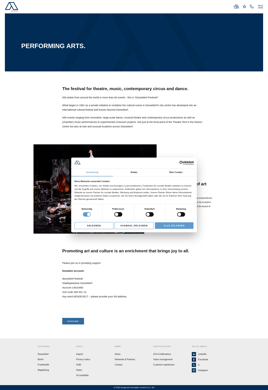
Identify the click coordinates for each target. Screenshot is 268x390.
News (117, 354)
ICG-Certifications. (162, 354)
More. (118, 346)
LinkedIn (202, 354)
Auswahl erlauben (134, 225)
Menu (260, 5)
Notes (79, 370)
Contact (118, 364)
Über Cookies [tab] (176, 172)
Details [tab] (134, 172)
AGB (78, 364)
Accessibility (82, 375)
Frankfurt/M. (43, 364)
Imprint (79, 354)
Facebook (203, 359)
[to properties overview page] (236, 6)
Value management (163, 359)
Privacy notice (83, 359)
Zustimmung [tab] (92, 172)
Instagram (203, 370)
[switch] (118, 214)
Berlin (41, 359)
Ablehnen (94, 225)
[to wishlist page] (244, 6)
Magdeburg (43, 370)
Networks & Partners (125, 359)
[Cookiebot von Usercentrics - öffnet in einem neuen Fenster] (181, 163)
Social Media (199, 346)
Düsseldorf (43, 354)
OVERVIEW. (73, 321)
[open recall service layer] (252, 6)
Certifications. (162, 346)
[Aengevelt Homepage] (11, 6)
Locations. (44, 346)
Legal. (80, 346)
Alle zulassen (174, 225)
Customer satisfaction (164, 364)
